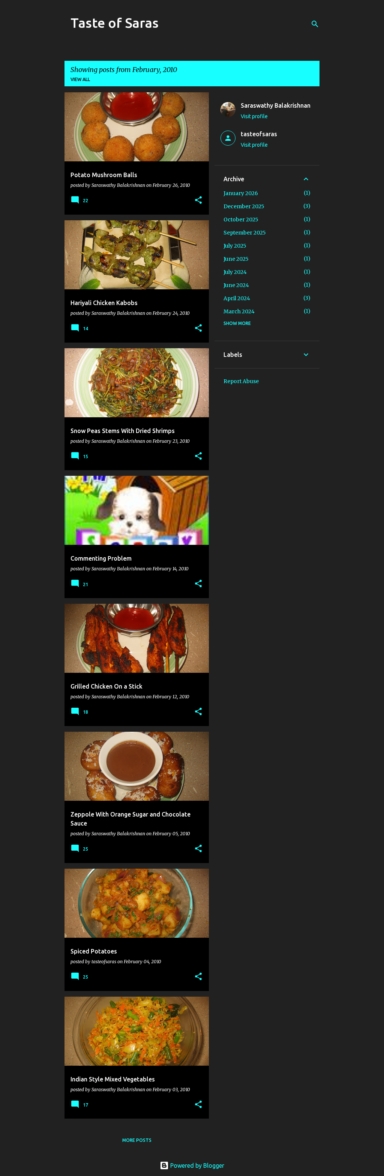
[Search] (315, 24)
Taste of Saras (114, 22)
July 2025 (235, 245)
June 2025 (236, 259)
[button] (198, 200)
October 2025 (241, 219)
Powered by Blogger (196, 1165)
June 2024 (236, 285)
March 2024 (239, 311)
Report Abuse (241, 381)
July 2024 (235, 272)
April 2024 (237, 298)
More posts (137, 1140)
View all (80, 79)
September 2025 (245, 232)
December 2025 (244, 206)
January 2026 (241, 193)
